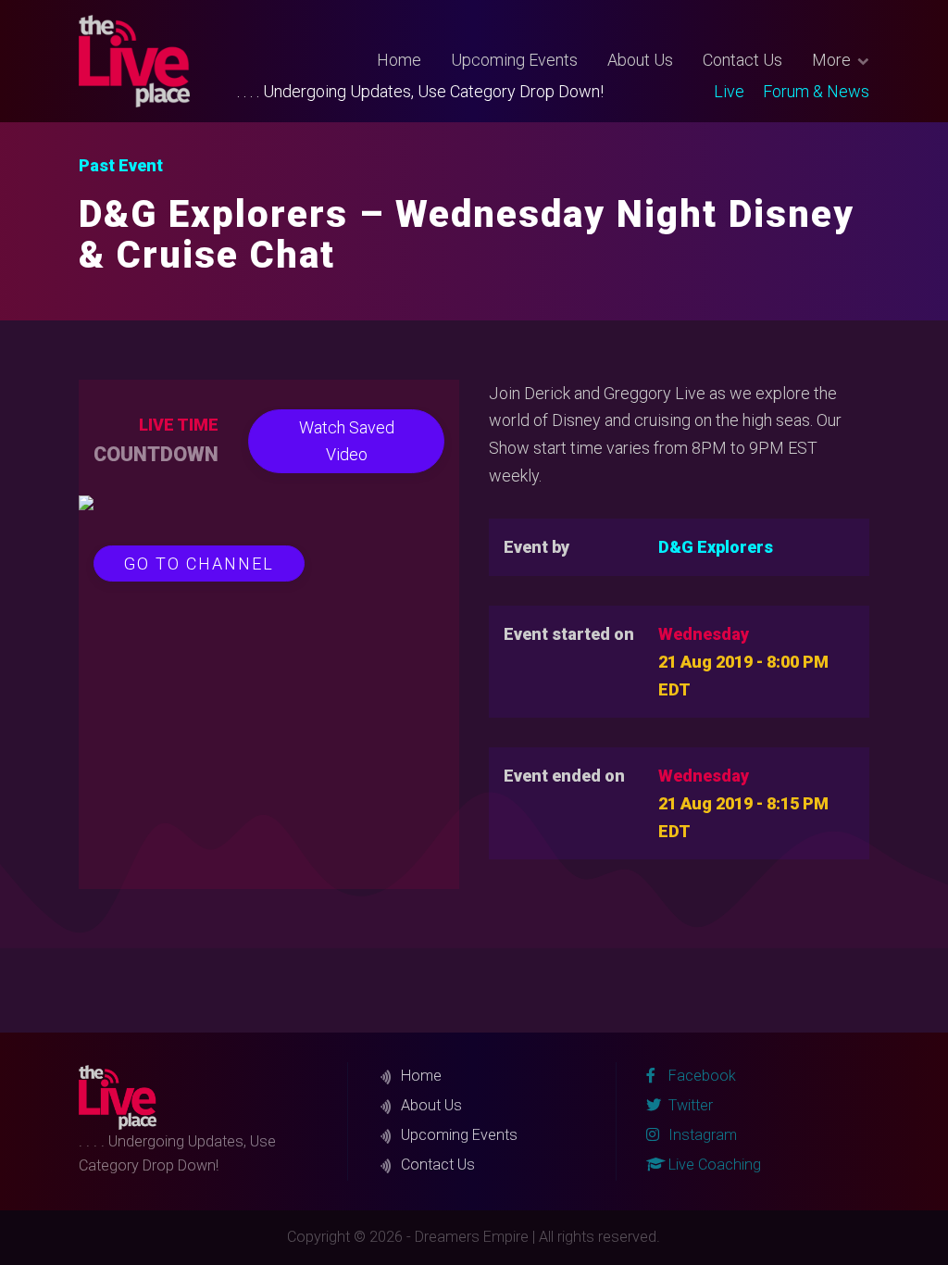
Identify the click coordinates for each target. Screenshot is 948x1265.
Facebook (700, 1075)
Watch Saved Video (346, 441)
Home (399, 59)
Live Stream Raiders (717, 117)
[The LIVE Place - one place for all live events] (158, 61)
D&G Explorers (715, 547)
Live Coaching (713, 1164)
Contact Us (742, 59)
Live (729, 91)
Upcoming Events (514, 59)
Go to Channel (199, 563)
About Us (640, 59)
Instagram (701, 1135)
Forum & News (816, 91)
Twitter (709, 111)
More (831, 59)
